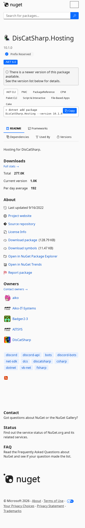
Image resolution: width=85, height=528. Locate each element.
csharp (62, 361)
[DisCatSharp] (7, 339)
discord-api (31, 355)
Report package (20, 272)
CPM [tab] (63, 92)
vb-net (26, 367)
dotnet (11, 367)
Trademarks (13, 511)
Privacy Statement (50, 506)
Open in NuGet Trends (25, 264)
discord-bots (66, 355)
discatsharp (42, 361)
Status (10, 427)
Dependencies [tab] (19, 137)
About (36, 501)
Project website (19, 216)
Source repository (21, 224)
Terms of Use (53, 501)
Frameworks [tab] (39, 128)
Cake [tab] (9, 104)
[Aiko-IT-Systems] (7, 308)
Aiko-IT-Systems (24, 308)
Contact (11, 412)
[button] (70, 111)
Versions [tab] (66, 137)
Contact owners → (16, 289)
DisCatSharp (21, 340)
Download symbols (22, 248)
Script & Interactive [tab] (34, 98)
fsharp (41, 367)
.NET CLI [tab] (11, 92)
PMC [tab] (24, 92)
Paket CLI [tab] (11, 98)
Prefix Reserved (20, 54)
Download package (22, 240)
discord (11, 355)
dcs (25, 361)
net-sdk (11, 361)
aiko (15, 298)
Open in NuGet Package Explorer (33, 256)
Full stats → (11, 166)
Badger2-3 (20, 319)
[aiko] (7, 297)
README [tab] (15, 128)
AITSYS (17, 329)
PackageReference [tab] (44, 92)
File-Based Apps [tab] (60, 98)
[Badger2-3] (7, 318)
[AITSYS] (7, 329)
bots (48, 355)
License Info (17, 232)
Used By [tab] (44, 137)
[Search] (74, 15)
